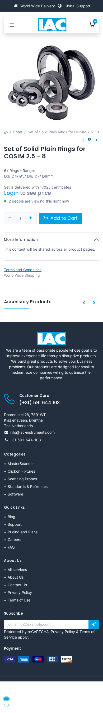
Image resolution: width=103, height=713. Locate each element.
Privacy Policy (20, 592)
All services (17, 569)
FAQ (11, 547)
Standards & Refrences (28, 486)
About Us (16, 577)
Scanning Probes (22, 479)
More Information (21, 239)
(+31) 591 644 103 (39, 403)
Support (15, 524)
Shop (17, 132)
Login (11, 193)
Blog (11, 516)
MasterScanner (21, 463)
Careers (14, 539)
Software (15, 494)
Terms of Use (19, 600)
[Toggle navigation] (12, 25)
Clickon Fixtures (21, 471)
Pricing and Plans (23, 532)
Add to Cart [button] (63, 218)
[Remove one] (10, 218)
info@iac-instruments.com (32, 432)
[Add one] (31, 218)
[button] (83, 303)
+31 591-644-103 (25, 440)
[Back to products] (90, 140)
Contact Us (17, 585)
